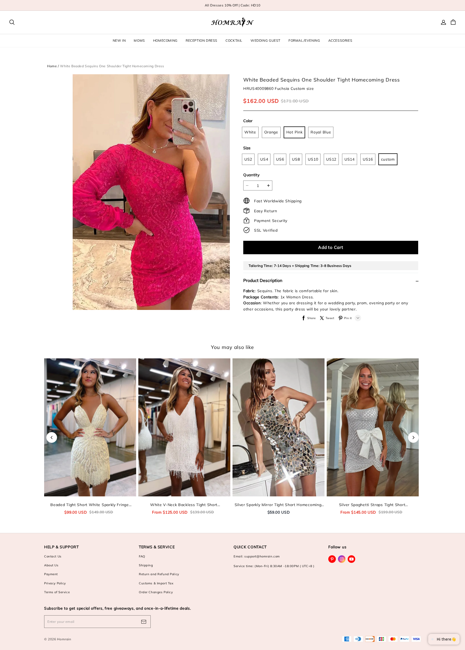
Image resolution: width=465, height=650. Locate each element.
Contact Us (53, 556)
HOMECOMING (165, 40)
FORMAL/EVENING (304, 40)
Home (52, 66)
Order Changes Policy (156, 592)
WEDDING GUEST (265, 40)
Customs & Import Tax (156, 583)
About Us (51, 565)
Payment (51, 574)
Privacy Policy (55, 583)
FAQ (142, 556)
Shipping (146, 565)
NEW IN (119, 40)
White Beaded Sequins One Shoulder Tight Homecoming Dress (112, 66)
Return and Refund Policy (159, 574)
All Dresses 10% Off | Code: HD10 (232, 5)
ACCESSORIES (340, 40)
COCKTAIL (234, 40)
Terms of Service (57, 592)
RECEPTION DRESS (201, 40)
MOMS (139, 40)
